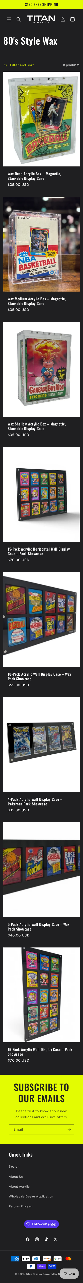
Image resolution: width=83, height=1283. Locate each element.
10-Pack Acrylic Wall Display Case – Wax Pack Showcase (39, 676)
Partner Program (21, 1206)
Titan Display (34, 1274)
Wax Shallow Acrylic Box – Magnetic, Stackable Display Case (37, 426)
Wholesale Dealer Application (31, 1196)
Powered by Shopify (55, 1274)
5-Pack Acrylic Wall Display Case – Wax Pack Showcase (38, 926)
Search (14, 1166)
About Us (16, 1177)
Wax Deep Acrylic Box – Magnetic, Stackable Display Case (34, 176)
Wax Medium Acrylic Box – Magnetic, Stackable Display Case (37, 301)
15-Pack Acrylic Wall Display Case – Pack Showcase (40, 1051)
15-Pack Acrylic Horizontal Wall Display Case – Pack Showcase (39, 551)
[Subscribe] (69, 1129)
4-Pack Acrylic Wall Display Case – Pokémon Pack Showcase (35, 801)
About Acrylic (19, 1186)
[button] (9, 19)
